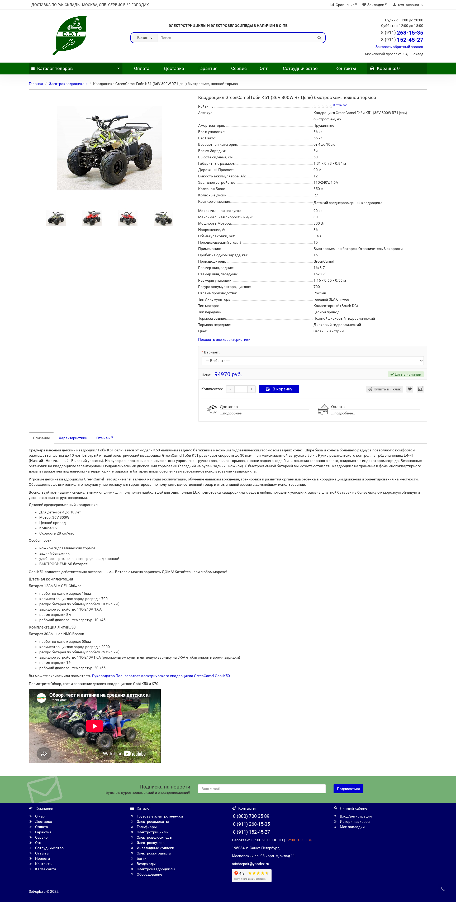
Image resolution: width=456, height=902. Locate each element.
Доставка (174, 68)
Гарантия (207, 68)
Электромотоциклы (153, 853)
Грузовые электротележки (159, 816)
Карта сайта (45, 869)
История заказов (354, 821)
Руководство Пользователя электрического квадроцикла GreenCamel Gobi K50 (161, 676)
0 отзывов (340, 105)
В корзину (282, 388)
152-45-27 (402, 40)
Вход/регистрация (355, 816)
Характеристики (73, 438)
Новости (42, 858)
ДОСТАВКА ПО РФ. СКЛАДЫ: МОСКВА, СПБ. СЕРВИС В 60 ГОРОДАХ (90, 5)
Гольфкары (146, 827)
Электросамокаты (152, 821)
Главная (36, 84)
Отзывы (104, 437)
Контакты (345, 68)
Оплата (141, 68)
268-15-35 (402, 33)
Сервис (239, 68)
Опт (263, 68)
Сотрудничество (300, 68)
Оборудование (149, 874)
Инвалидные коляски (155, 848)
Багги (141, 858)
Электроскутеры (150, 842)
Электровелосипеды (154, 837)
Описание (41, 438)
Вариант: (212, 352)
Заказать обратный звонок (399, 47)
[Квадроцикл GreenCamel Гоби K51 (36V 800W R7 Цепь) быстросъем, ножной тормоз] (56, 218)
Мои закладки (352, 827)
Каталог (55, 68)
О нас (39, 816)
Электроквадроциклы (68, 84)
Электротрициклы (152, 832)
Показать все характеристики (224, 340)
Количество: (212, 389)
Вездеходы (146, 864)
